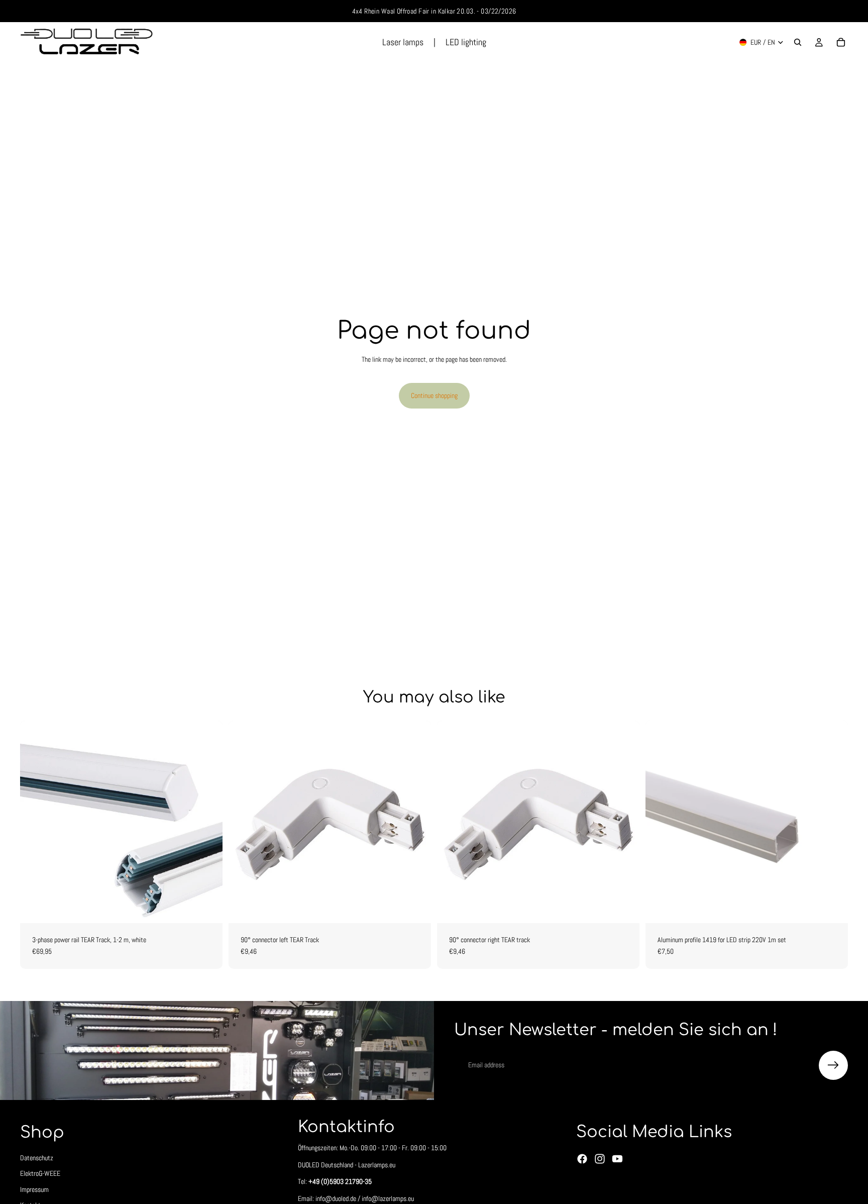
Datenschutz (36, 1157)
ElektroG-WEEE (40, 1173)
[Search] (798, 42)
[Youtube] (617, 1159)
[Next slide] (833, 822)
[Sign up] (833, 1065)
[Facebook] (582, 1159)
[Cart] (841, 42)
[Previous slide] (660, 822)
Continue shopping (434, 395)
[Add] (415, 907)
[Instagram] (600, 1159)
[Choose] (207, 907)
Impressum (34, 1189)
